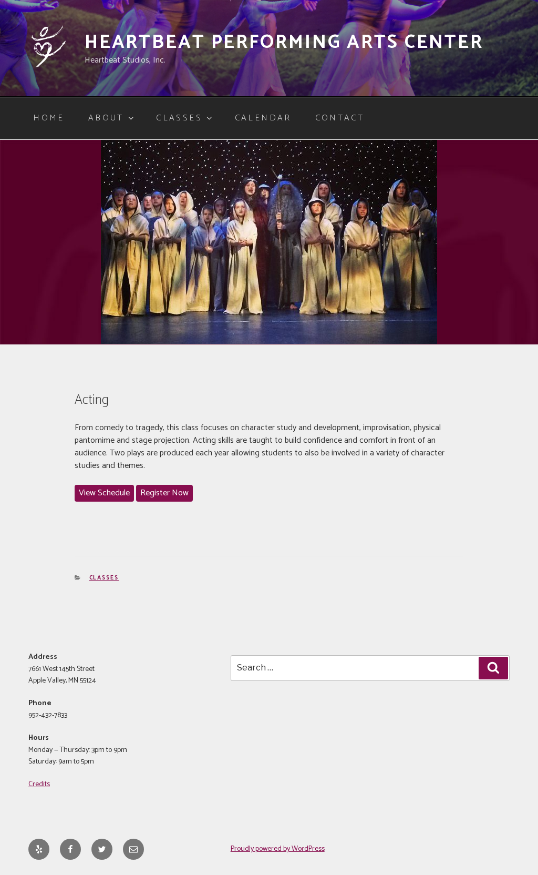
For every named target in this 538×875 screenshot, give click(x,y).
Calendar (263, 118)
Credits (39, 784)
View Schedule (104, 493)
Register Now (164, 493)
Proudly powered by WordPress (278, 849)
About (106, 118)
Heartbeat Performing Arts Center (284, 42)
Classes (179, 118)
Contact (340, 118)
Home (48, 118)
